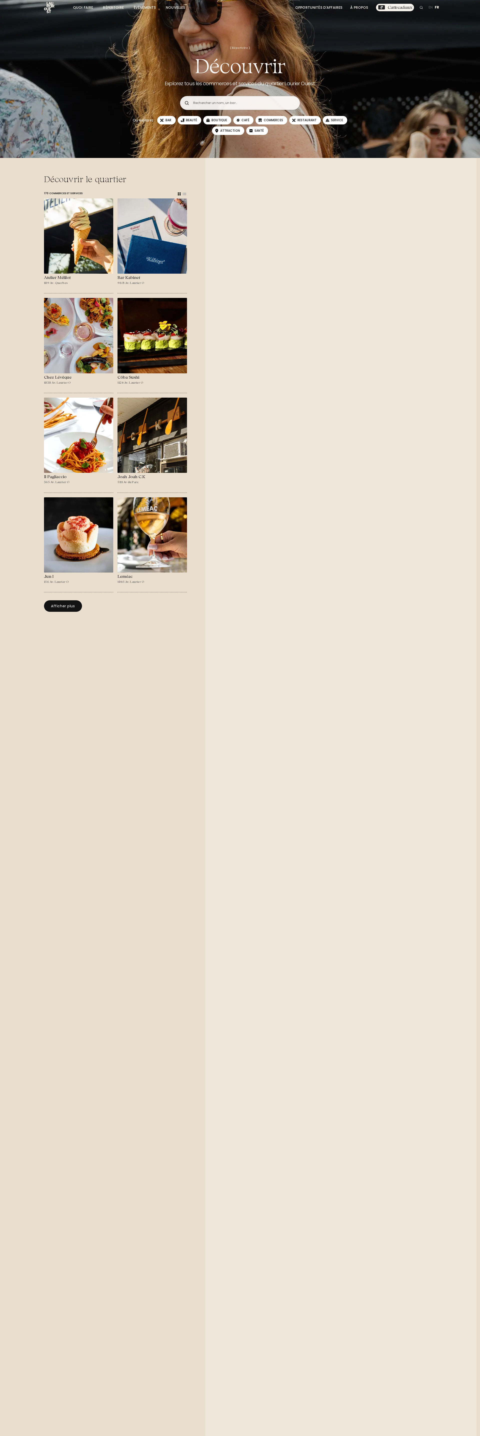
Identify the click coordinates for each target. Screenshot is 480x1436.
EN (430, 7)
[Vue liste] (184, 193)
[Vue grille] (179, 193)
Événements (145, 7)
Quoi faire (83, 7)
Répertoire (113, 7)
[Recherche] (421, 7)
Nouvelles (175, 7)
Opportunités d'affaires (318, 7)
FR (437, 7)
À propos (359, 7)
